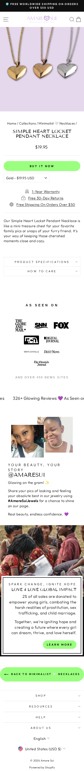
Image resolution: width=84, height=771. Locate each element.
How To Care (42, 271)
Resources (41, 706)
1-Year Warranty (46, 191)
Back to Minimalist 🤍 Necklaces (45, 674)
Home (11, 123)
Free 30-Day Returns (46, 198)
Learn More (60, 644)
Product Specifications (42, 262)
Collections (27, 123)
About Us (41, 727)
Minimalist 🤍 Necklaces (57, 123)
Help (41, 717)
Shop (41, 695)
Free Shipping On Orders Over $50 (45, 204)
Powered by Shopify (42, 767)
